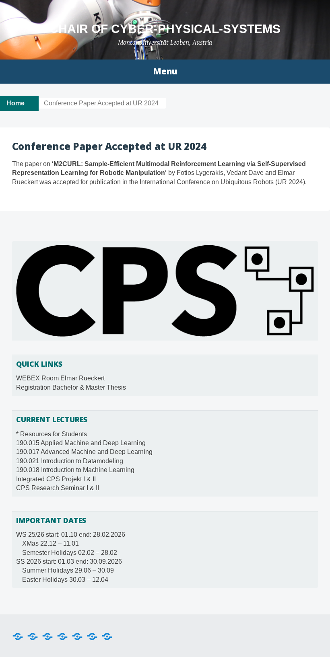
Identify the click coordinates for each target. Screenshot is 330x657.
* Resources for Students (51, 434)
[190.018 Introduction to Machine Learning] (77, 636)
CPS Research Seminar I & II (57, 488)
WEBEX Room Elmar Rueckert (60, 378)
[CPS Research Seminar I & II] (107, 636)
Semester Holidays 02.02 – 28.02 (69, 552)
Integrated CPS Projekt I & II (56, 479)
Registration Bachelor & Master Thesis (71, 387)
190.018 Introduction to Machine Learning (75, 469)
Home (15, 103)
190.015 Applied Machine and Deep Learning (81, 442)
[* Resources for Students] (17, 636)
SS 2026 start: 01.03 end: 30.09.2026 (69, 561)
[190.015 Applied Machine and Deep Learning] (32, 636)
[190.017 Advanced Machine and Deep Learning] (47, 636)
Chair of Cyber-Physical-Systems (165, 28)
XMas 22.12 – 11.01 (50, 543)
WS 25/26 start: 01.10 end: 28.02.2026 (70, 534)
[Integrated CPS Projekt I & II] (92, 636)
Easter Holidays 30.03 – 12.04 (65, 579)
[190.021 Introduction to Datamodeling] (62, 636)
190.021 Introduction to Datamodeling (69, 461)
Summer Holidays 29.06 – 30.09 (68, 570)
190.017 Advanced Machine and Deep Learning (84, 451)
